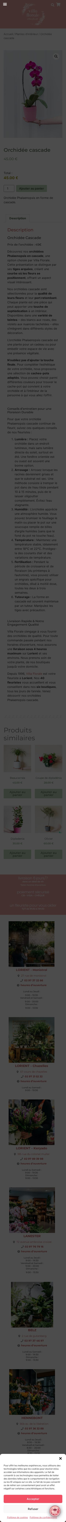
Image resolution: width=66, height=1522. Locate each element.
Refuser (33, 1509)
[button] (60, 1458)
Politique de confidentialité (43, 1517)
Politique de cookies (17, 1517)
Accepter (33, 1499)
